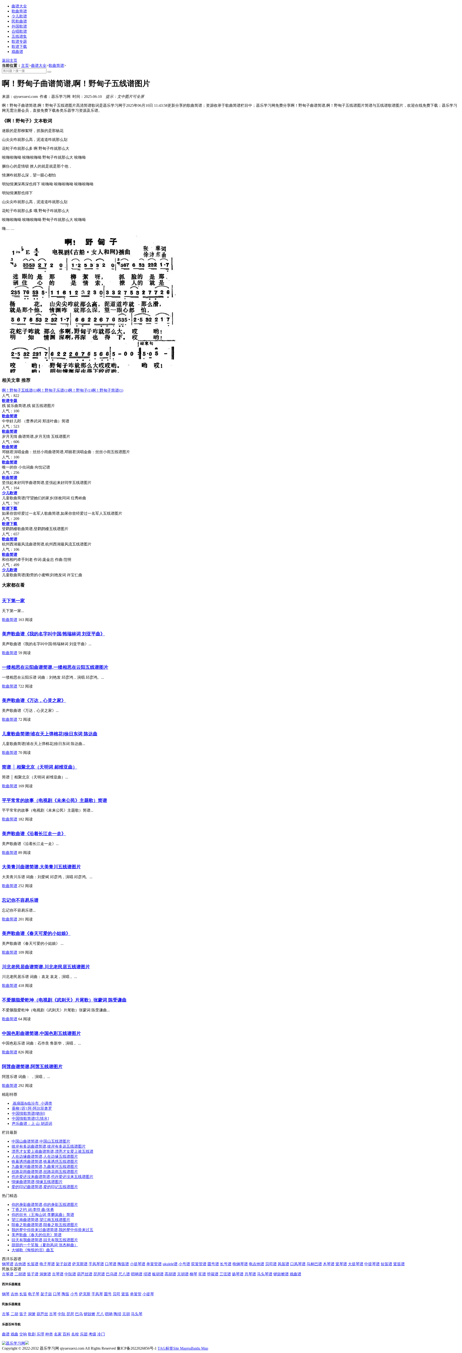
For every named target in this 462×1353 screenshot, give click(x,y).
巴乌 (79, 1314)
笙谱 (202, 1274)
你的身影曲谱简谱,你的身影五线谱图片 (45, 1205)
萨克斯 (84, 1294)
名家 (58, 1334)
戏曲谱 (17, 52)
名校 (75, 1334)
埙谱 (147, 1274)
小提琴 (148, 1294)
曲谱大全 (19, 6)
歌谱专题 (19, 41)
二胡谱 (20, 1274)
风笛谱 (283, 1264)
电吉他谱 (256, 1264)
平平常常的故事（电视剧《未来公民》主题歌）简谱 (54, 800)
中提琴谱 (372, 1264)
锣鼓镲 (89, 1314)
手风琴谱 (96, 1264)
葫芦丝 (42, 1314)
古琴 (53, 1314)
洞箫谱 (45, 1274)
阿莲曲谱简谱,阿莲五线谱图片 (32, 1066)
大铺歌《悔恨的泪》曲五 (33, 1250)
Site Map (180, 1348)
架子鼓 (46, 1294)
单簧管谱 (154, 1264)
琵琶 (70, 1314)
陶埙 (117, 1314)
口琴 (57, 1294)
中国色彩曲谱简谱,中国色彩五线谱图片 (41, 1033)
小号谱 (184, 1264)
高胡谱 (170, 1274)
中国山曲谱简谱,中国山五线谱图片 (41, 1141)
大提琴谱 (355, 1264)
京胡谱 (183, 1274)
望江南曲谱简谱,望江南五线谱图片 (41, 1220)
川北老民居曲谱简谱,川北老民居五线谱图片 (46, 966)
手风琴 (97, 1294)
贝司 (116, 1294)
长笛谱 (32, 1264)
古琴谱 (58, 1274)
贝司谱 (271, 1264)
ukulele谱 (170, 1264)
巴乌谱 (111, 1274)
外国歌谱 (19, 26)
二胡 (14, 1314)
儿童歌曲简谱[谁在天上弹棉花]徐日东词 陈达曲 (49, 733)
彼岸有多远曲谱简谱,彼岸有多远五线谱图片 (49, 1146)
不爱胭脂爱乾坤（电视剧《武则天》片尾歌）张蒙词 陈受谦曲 (64, 999)
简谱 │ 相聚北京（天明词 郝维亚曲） (39, 767)
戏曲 (14, 1334)
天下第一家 (13, 600)
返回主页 (9, 60)
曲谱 (6, 1334)
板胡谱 (158, 1274)
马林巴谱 (314, 1264)
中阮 (61, 1314)
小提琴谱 (137, 1264)
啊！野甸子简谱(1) (107, 390)
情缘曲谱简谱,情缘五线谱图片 (37, 1182)
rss (189, 1348)
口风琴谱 (298, 1264)
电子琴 (33, 1294)
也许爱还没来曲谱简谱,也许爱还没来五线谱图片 (52, 1177)
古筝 (6, 1314)
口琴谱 (110, 1264)
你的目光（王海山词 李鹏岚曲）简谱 (43, 1215)
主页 (25, 65)
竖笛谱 (399, 1264)
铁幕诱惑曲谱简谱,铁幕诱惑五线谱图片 (45, 1161)
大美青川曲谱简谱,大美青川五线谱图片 (41, 866)
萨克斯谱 (80, 1264)
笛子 (23, 1314)
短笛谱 (386, 1264)
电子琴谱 (47, 1264)
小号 (74, 1294)
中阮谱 (70, 1274)
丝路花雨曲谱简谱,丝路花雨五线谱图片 (45, 1172)
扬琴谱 (238, 1274)
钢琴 (6, 1294)
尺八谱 (124, 1274)
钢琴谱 (7, 1264)
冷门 (101, 1334)
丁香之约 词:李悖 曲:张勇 (33, 1210)
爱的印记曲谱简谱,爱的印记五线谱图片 (45, 1187)
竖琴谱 (341, 1264)
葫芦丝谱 (84, 1274)
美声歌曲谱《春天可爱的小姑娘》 (36, 933)
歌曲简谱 (19, 11)
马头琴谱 (264, 1274)
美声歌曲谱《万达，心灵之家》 (34, 700)
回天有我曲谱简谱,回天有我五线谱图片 (45, 1240)
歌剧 (32, 1334)
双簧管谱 (198, 1264)
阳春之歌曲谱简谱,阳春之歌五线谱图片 (45, 1225)
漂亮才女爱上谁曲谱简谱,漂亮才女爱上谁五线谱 (52, 1151)
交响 (23, 1334)
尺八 (100, 1314)
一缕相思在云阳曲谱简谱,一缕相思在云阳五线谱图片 (55, 667)
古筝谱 (7, 1274)
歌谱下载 (19, 46)
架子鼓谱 (63, 1264)
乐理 (40, 1334)
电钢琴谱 (240, 1264)
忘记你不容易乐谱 (20, 900)
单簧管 (135, 1294)
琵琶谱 (99, 1274)
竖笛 (125, 1294)
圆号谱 (213, 1264)
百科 (66, 1334)
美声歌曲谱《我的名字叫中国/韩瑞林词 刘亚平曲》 (53, 633)
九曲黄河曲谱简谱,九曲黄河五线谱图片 (45, 1167)
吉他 (14, 1294)
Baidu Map (199, 1348)
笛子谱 (32, 1274)
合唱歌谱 (19, 31)
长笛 (23, 1294)
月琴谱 (250, 1274)
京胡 (126, 1314)
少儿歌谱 (19, 16)
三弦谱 (225, 1274)
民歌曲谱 (19, 21)
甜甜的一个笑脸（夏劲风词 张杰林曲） (45, 1245)
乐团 (84, 1334)
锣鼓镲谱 (281, 1274)
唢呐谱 (136, 1274)
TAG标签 (165, 1348)
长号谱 (225, 1264)
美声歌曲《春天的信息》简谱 (37, 1235)
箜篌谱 (212, 1274)
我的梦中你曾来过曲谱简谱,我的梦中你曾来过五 (52, 1230)
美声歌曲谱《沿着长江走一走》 (34, 833)
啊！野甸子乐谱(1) (52, 390)
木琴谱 (328, 1264)
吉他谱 (20, 1264)
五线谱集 (19, 36)
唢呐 (109, 1314)
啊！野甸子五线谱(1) (19, 390)
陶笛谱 (123, 1264)
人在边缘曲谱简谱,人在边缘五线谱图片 (45, 1156)
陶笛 (65, 1294)
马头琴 (136, 1314)
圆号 (108, 1294)
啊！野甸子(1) (80, 390)
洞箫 (32, 1314)
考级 (92, 1334)
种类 (49, 1334)
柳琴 (193, 1274)
